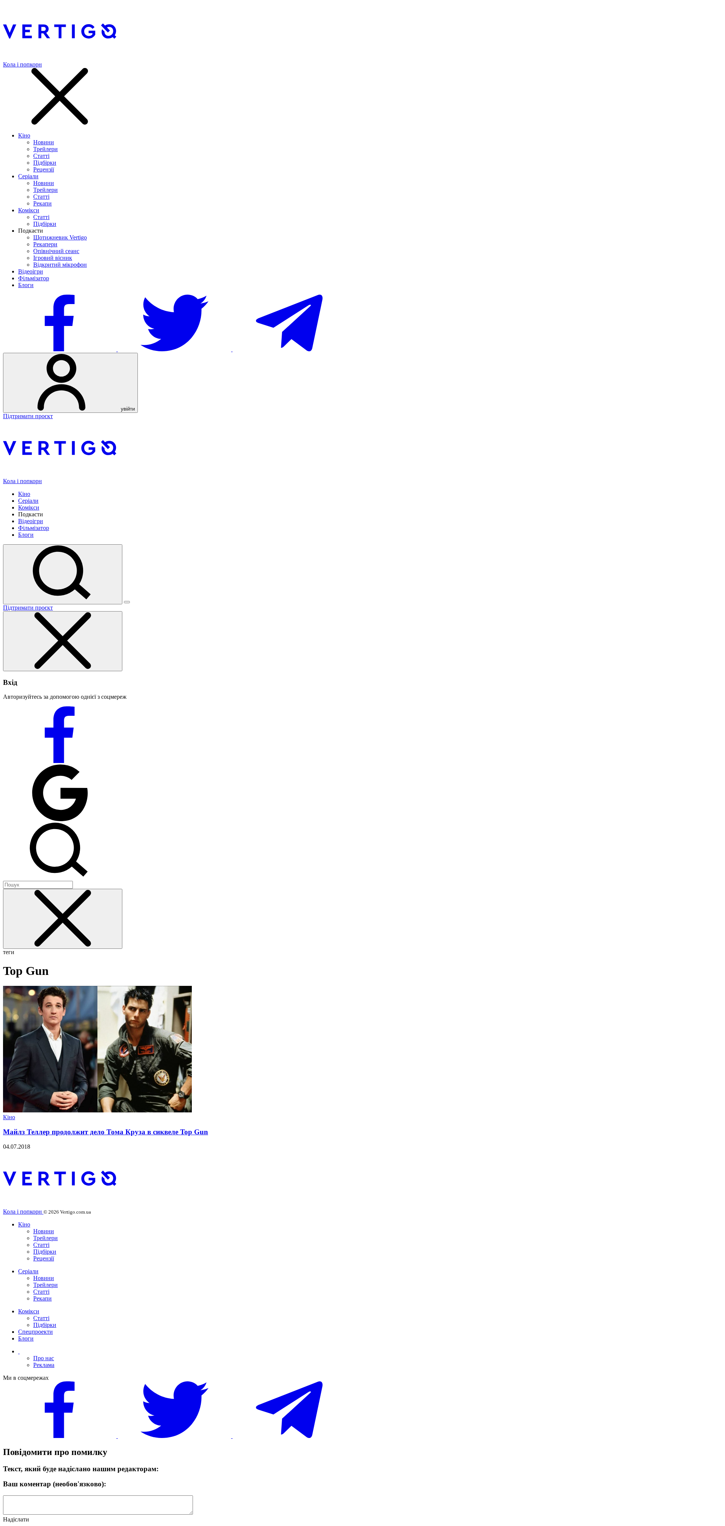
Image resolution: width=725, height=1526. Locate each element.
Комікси (28, 210)
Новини (43, 142)
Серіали (28, 176)
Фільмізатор (33, 278)
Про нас (43, 1358)
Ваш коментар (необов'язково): (54, 1484)
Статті (41, 156)
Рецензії (43, 169)
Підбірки (44, 162)
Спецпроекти (35, 1331)
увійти (127, 409)
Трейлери (45, 149)
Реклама (43, 1365)
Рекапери (45, 244)
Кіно (24, 135)
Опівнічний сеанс (56, 251)
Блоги (26, 285)
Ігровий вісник (52, 258)
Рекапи (42, 203)
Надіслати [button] (16, 1519)
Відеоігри (30, 271)
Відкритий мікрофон (60, 264)
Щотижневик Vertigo (60, 237)
